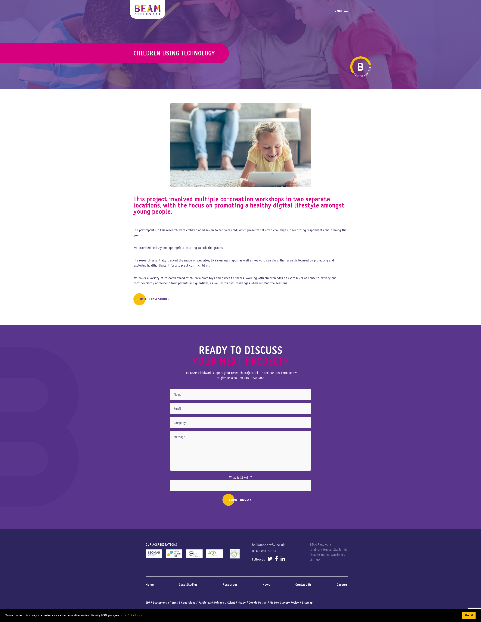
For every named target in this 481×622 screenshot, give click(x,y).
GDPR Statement (156, 602)
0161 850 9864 (254, 378)
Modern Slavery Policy (284, 602)
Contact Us (303, 584)
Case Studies (188, 584)
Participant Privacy (211, 602)
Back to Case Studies (154, 299)
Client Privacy (236, 602)
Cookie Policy (257, 602)
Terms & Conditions (182, 602)
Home (150, 584)
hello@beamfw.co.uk (268, 545)
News (266, 584)
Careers (342, 584)
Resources (230, 584)
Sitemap (307, 602)
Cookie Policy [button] (135, 615)
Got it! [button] (469, 615)
